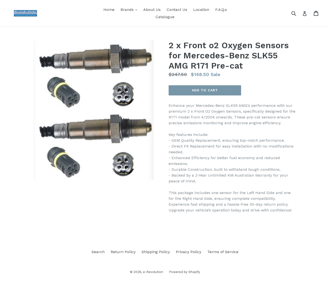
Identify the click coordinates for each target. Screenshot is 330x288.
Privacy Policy (188, 251)
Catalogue (165, 17)
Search (98, 251)
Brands (130, 9)
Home (109, 9)
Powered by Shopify (184, 272)
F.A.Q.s (221, 9)
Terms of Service (222, 251)
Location (201, 9)
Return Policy (123, 251)
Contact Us (177, 9)
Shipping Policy (156, 251)
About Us (152, 9)
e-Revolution (153, 272)
